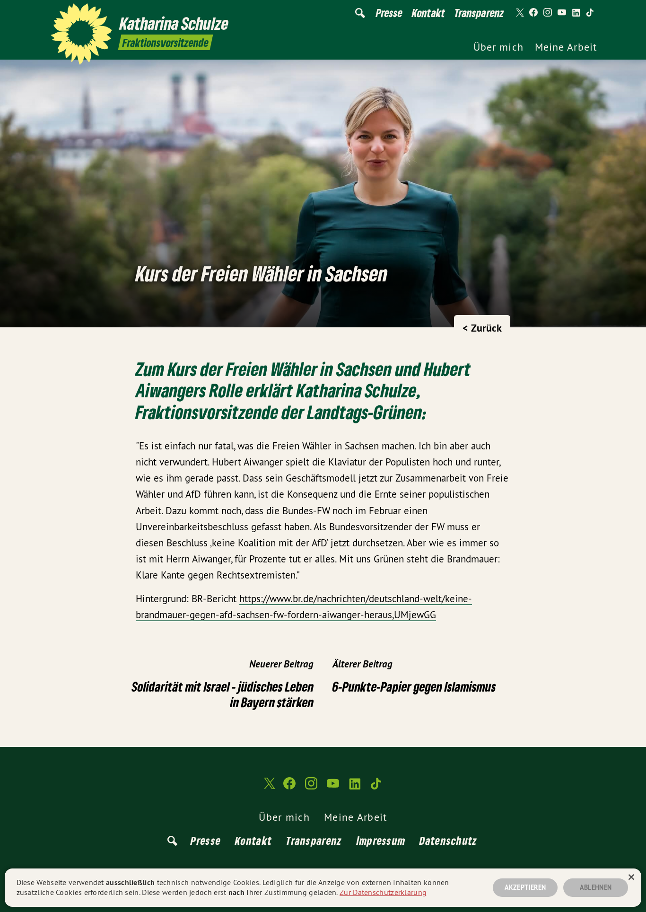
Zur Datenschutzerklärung (383, 892)
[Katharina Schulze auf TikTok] (590, 12)
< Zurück (482, 328)
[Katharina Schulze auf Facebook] (533, 12)
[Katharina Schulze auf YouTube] (562, 12)
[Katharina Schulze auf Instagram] (548, 12)
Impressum (381, 840)
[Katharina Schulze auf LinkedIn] (576, 12)
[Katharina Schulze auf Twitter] (519, 12)
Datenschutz (448, 840)
